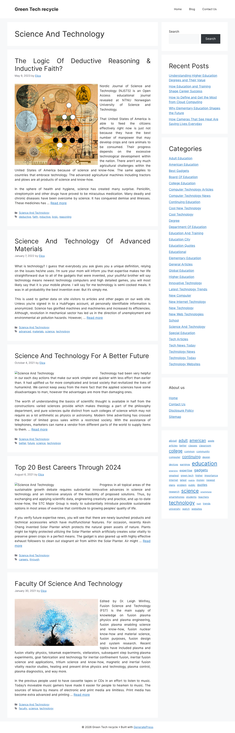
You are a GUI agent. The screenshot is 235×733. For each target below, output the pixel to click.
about (173, 440)
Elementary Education (185, 258)
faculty (23, 708)
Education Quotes (182, 245)
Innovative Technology (185, 283)
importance (211, 475)
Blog (192, 9)
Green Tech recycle (36, 9)
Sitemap (175, 417)
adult (183, 440)
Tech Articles (178, 339)
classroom (205, 445)
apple (211, 440)
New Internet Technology (187, 302)
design (206, 457)
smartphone (206, 492)
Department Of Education (188, 227)
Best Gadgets (179, 171)
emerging (173, 471)
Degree (174, 221)
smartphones (176, 496)
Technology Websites (184, 364)
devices (173, 464)
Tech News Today (182, 345)
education (204, 463)
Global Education (181, 270)
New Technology (181, 308)
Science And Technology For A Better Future (82, 356)
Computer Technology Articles (191, 189)
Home (178, 9)
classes (192, 445)
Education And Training (186, 233)
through (34, 559)
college (175, 450)
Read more (58, 203)
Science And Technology (34, 212)
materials (38, 331)
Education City (179, 239)
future (31, 443)
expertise (186, 470)
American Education (183, 164)
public (191, 485)
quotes (202, 485)
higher (199, 475)
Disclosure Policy (181, 410)
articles (173, 445)
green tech (187, 475)
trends (206, 503)
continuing (191, 456)
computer (174, 457)
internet (173, 480)
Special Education (182, 333)
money (200, 480)
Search (174, 31)
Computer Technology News (190, 196)
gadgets (201, 470)
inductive (44, 216)
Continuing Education (184, 202)
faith (35, 216)
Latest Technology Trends (188, 289)
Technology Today (182, 358)
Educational (177, 252)
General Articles (181, 264)
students (191, 496)
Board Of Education (183, 177)
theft (199, 504)
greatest (174, 475)
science (50, 331)
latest (183, 480)
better (22, 443)
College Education (182, 183)
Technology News (182, 351)
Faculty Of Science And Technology (68, 583)
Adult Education (180, 158)
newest (210, 480)
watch (186, 508)
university (174, 508)
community (203, 451)
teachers (203, 496)
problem (182, 485)
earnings (185, 464)
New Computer (180, 295)
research (174, 491)
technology (63, 331)
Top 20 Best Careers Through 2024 (68, 467)
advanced (25, 331)
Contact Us (209, 9)
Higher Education (181, 277)
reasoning (65, 216)
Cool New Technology (185, 208)
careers (23, 559)
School (174, 320)
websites (196, 508)
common (189, 451)
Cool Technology (181, 214)
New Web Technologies (186, 314)
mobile (191, 480)
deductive (25, 216)
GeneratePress (143, 727)
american (197, 440)
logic (55, 216)
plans (172, 485)
